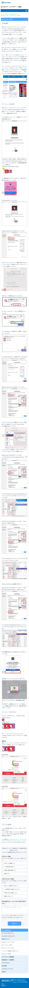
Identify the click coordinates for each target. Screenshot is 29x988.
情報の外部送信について (6, 980)
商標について (14, 979)
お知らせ (4, 971)
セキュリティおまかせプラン (11, 14)
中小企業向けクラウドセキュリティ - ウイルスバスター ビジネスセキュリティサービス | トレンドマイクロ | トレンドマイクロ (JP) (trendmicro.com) (14, 840)
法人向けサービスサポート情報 (11, 7)
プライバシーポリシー (6, 979)
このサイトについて (21, 979)
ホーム (2, 14)
